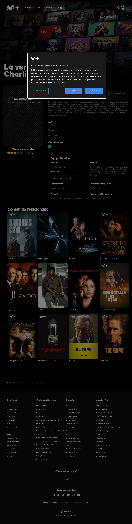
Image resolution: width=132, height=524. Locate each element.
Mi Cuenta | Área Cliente (104, 413)
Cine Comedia (11, 416)
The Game (104, 361)
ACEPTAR (93, 90)
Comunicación (101, 456)
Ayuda (66, 479)
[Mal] (11, 152)
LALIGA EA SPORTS (72, 413)
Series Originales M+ (14, 438)
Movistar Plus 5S (41, 459)
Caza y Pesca (40, 456)
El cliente (72, 258)
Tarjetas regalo (101, 452)
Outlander (40, 416)
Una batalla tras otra (108, 309)
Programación (71, 456)
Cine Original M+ (12, 409)
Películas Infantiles (13, 431)
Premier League (71, 416)
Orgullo (9, 456)
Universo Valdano (72, 424)
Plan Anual (99, 442)
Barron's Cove (13, 258)
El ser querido (41, 405)
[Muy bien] (21, 152)
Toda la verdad (75, 309)
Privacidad (76, 502)
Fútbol (49, 7)
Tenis (67, 431)
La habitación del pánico (48, 361)
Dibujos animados (42, 448)
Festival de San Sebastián (45, 445)
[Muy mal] (8, 152)
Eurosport (69, 445)
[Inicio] (13, 7)
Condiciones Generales (104, 416)
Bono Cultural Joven (103, 445)
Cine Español (11, 413)
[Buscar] (118, 7)
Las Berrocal (40, 427)
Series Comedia (12, 445)
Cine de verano (12, 427)
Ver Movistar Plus (101, 405)
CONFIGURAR (40, 90)
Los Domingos (41, 413)
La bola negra (41, 409)
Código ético (100, 420)
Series (28, 7)
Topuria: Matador (72, 438)
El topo (72, 361)
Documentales (12, 449)
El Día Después (71, 420)
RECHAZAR (73, 90)
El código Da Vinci (14, 361)
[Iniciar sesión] (123, 7)
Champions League (72, 409)
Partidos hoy (70, 452)
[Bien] (18, 152)
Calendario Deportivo (73, 449)
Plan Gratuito (100, 438)
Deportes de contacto (73, 442)
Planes (98, 434)
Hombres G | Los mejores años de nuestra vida (50, 432)
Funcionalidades (101, 409)
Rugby (68, 434)
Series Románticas (13, 442)
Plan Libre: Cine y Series (104, 431)
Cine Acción (11, 420)
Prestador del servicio (50, 502)
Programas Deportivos (44, 452)
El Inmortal (40, 424)
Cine (38, 7)
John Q (41, 309)
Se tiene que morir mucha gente (47, 420)
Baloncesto (70, 427)
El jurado (11, 309)
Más (60, 7)
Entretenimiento (12, 452)
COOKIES (86, 502)
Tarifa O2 (99, 449)
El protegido (43, 258)
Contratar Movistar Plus (104, 424)
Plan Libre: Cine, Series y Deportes (108, 427)
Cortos (9, 424)
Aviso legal (65, 502)
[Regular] (15, 152)
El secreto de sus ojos (108, 258)
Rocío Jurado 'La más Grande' (46, 438)
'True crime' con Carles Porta (46, 441)
